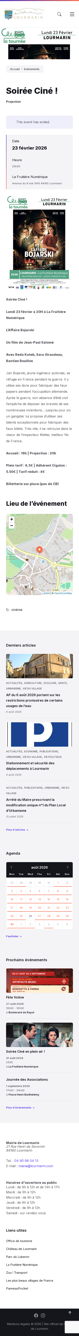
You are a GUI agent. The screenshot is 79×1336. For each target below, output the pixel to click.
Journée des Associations (27, 1079)
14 (48, 899)
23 (67, 907)
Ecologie (50, 683)
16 (67, 899)
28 (21, 882)
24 (12, 916)
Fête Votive (15, 997)
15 (58, 899)
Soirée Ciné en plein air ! (25, 1051)
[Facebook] (36, 1315)
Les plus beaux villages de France (29, 1280)
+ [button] (11, 519)
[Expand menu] (72, 14)
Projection (13, 101)
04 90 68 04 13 (26, 1161)
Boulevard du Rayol (21, 1012)
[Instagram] (43, 1315)
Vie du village (32, 688)
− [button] (11, 525)
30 (67, 916)
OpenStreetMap (63, 593)
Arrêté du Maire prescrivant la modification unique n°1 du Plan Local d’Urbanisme (36, 805)
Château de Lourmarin (21, 1249)
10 (12, 899)
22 (58, 907)
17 (12, 907)
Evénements (32, 69)
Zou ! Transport (16, 1273)
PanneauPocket (17, 1288)
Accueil (15, 69)
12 (30, 899)
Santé (62, 683)
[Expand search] (59, 14)
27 (12, 882)
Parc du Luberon (17, 1257)
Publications (49, 751)
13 (39, 899)
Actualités (14, 683)
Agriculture (33, 683)
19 (30, 907)
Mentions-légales (18, 1324)
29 (58, 916)
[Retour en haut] (70, 1313)
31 (11, 924)
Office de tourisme (19, 1241)
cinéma (16, 610)
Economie (30, 751)
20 (39, 907)
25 (21, 916)
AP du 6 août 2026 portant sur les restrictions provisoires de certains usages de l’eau (34, 700)
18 (21, 907)
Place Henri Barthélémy (24, 1094)
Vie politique (53, 756)
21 (48, 907)
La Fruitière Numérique (30, 177)
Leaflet (46, 593)
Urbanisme (13, 688)
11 (21, 899)
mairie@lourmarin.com (35, 1166)
